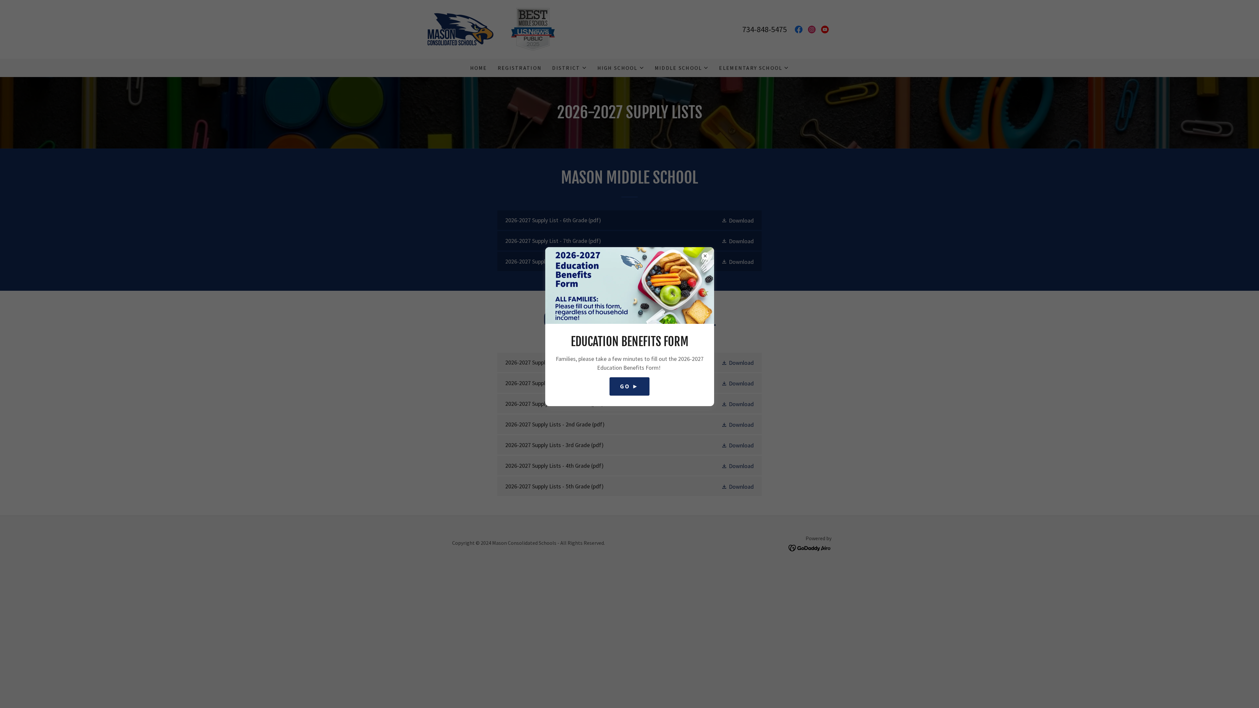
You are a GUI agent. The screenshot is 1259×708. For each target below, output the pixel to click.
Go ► (629, 386)
